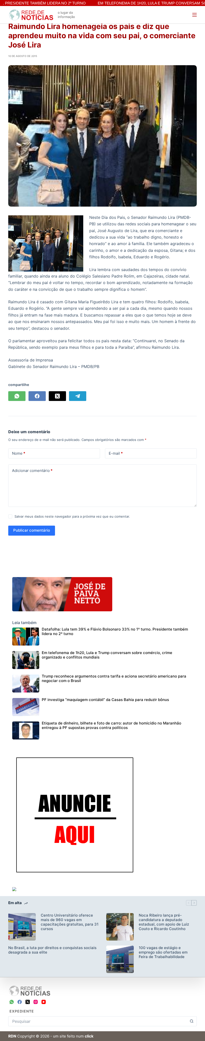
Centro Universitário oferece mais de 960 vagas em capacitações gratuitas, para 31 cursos (69, 922)
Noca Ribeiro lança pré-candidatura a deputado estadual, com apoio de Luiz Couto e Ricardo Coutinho (164, 922)
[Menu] (194, 14)
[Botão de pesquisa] (192, 1021)
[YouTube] (44, 1002)
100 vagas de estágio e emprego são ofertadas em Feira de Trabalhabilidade (163, 952)
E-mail (116, 453)
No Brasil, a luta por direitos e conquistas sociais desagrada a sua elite (52, 950)
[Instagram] (36, 1002)
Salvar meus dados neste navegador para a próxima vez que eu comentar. (72, 516)
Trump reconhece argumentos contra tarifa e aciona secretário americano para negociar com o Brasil (114, 678)
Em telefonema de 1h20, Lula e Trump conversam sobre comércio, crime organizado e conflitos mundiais (107, 655)
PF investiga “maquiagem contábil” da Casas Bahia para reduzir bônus (105, 699)
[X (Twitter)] (57, 396)
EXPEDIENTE (22, 1011)
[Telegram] (77, 396)
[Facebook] (37, 396)
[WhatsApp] (17, 396)
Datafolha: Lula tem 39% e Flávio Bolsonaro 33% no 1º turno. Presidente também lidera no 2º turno (115, 631)
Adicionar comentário (32, 470)
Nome (18, 453)
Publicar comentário (31, 530)
